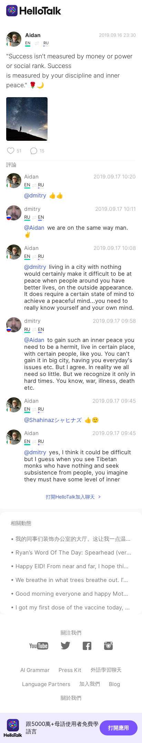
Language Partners (46, 684)
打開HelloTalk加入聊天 (70, 497)
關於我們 (71, 698)
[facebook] (87, 646)
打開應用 (118, 727)
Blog (114, 684)
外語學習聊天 (106, 669)
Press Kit (70, 670)
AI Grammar (35, 670)
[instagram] (108, 646)
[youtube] (38, 646)
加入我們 (89, 684)
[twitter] (65, 646)
